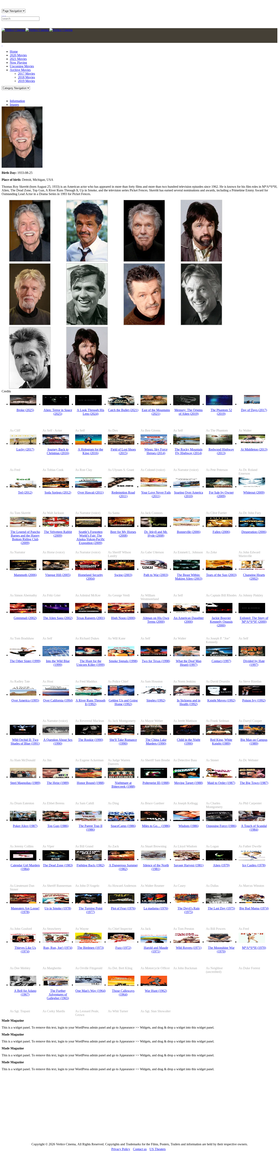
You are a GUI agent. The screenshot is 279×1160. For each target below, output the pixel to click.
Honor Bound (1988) (90, 783)
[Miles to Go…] (154, 820)
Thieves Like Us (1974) (25, 949)
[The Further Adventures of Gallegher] (55, 985)
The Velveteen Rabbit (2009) (58, 533)
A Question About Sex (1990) (58, 741)
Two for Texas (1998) (156, 661)
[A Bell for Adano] (23, 985)
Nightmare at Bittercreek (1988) (123, 784)
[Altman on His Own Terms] (154, 612)
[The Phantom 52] (219, 404)
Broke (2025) (25, 410)
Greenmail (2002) (25, 618)
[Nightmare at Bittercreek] (121, 777)
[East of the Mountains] (154, 404)
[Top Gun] (55, 820)
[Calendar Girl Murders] (23, 859)
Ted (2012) (25, 492)
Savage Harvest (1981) (188, 865)
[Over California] (55, 694)
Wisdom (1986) (189, 826)
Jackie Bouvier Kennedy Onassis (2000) (221, 621)
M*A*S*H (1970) (254, 947)
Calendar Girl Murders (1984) (25, 867)
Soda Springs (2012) (58, 492)
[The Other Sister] (23, 655)
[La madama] (154, 902)
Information (17, 101)
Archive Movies (20, 70)
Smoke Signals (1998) (123, 661)
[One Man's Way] (88, 985)
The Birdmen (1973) (90, 947)
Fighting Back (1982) (90, 865)
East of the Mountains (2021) (156, 411)
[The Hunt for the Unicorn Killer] (88, 655)
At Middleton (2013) (254, 449)
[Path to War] (154, 569)
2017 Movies (26, 73)
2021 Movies (18, 59)
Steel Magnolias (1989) (25, 783)
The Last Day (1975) (221, 908)
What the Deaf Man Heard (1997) (188, 662)
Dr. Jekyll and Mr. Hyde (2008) (155, 533)
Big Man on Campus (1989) (253, 741)
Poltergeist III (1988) (156, 783)
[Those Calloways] (121, 985)
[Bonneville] (186, 526)
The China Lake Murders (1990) (155, 741)
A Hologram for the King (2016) (90, 451)
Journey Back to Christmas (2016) (58, 451)
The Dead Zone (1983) (58, 865)
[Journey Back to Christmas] (55, 443)
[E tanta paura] (121, 902)
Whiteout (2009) (253, 492)
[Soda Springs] (55, 486)
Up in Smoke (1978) (58, 908)
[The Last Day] (219, 902)
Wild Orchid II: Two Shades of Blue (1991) (25, 741)
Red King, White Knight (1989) (221, 741)
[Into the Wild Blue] (55, 655)
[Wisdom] (186, 820)
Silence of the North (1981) (156, 867)
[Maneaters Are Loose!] (23, 902)
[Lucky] (23, 443)
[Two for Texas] (154, 655)
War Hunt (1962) (156, 990)
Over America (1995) (25, 700)
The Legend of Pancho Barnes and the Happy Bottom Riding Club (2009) (25, 537)
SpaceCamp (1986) (123, 826)
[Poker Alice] (23, 820)
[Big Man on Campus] (252, 734)
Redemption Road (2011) (123, 494)
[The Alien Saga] (55, 612)
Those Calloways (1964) (123, 992)
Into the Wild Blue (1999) (58, 662)
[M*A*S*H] (252, 942)
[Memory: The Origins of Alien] (186, 404)
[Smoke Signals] (121, 655)
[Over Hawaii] (88, 486)
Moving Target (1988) (188, 783)
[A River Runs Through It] (88, 694)
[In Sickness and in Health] (186, 694)
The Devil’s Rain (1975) (188, 910)
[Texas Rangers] (88, 612)
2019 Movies (26, 81)
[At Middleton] (252, 443)
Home (14, 51)
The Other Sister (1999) (25, 661)
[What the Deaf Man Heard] (186, 655)
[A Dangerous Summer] (121, 859)
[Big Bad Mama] (252, 902)
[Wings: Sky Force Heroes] (154, 443)
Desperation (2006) (253, 532)
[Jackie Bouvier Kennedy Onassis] (219, 612)
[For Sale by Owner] (219, 486)
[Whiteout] (252, 486)
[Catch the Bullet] (121, 404)
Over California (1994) (58, 700)
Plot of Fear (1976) (123, 908)
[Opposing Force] (219, 820)
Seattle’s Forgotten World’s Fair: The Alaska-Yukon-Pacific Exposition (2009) (90, 537)
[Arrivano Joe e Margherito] (55, 942)
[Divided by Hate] (252, 655)
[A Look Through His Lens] (88, 404)
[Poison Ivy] (252, 694)
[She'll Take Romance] (121, 734)
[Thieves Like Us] (23, 942)
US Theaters (158, 1149)
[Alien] (219, 859)
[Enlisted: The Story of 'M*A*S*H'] (252, 612)
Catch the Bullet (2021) (123, 410)
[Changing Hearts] (252, 569)
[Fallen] (219, 526)
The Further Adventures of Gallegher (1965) (58, 994)
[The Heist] (55, 777)
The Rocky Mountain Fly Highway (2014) (188, 451)
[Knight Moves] (219, 694)
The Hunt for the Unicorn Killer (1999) (90, 662)
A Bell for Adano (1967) (25, 992)
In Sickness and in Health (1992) (188, 702)
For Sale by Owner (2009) (221, 494)
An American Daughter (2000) (188, 619)
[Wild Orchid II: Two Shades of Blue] (23, 734)
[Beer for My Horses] (121, 526)
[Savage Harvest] (186, 859)
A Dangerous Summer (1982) (123, 867)
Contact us (140, 1149)
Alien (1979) (221, 865)
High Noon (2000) (123, 618)
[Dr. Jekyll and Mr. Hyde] (154, 526)
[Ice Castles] (252, 859)
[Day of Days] (252, 404)
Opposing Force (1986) (221, 826)
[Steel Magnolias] (23, 777)
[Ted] (23, 486)
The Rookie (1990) (90, 740)
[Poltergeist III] (154, 777)
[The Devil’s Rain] (186, 902)
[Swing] (121, 569)
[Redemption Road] (121, 486)
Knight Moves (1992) (221, 700)
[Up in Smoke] (55, 902)
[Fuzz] (121, 942)
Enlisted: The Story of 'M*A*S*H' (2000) (254, 619)
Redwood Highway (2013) (221, 451)
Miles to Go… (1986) (156, 826)
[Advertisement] (124, 1106)
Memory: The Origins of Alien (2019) (188, 411)
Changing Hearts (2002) (254, 576)
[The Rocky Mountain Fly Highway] (186, 443)
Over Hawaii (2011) (91, 492)
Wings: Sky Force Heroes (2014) (155, 451)
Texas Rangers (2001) (90, 618)
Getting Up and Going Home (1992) (123, 702)
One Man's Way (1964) (90, 990)
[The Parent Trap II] (88, 820)
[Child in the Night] (186, 734)
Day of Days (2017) (254, 410)
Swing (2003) (123, 575)
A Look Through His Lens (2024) (90, 411)
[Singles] (154, 694)
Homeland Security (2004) (90, 576)
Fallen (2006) (221, 532)
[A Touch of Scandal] (252, 820)
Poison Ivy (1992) (254, 700)
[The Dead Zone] (55, 859)
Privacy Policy (120, 1149)
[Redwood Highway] (219, 443)
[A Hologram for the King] (88, 443)
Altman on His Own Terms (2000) (156, 619)
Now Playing (18, 62)
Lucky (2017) (25, 449)
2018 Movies (26, 77)
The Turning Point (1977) (90, 910)
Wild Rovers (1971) (188, 947)
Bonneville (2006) (188, 532)
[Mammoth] (23, 569)
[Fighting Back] (88, 859)
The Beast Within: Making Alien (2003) (188, 576)
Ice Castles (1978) (254, 865)
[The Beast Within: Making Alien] (186, 569)
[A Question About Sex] (55, 734)
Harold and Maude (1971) (156, 949)
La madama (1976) (156, 908)
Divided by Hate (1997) (254, 662)
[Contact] (219, 655)
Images (14, 104)
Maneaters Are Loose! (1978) (25, 910)
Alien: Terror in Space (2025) (58, 411)
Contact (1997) (221, 661)
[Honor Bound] (88, 777)
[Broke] (23, 404)
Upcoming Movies (22, 66)
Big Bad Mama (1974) (254, 908)
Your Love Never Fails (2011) (156, 494)
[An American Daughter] (186, 612)
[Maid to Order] (219, 777)
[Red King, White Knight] (219, 734)
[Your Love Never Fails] (154, 486)
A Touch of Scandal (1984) (254, 827)
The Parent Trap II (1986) (90, 827)
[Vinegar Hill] (55, 569)
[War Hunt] (154, 985)
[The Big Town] (252, 777)
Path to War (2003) (156, 575)
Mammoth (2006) (25, 575)
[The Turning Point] (88, 902)
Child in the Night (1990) (188, 741)
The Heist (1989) (58, 783)
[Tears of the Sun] (219, 569)
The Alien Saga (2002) (58, 618)
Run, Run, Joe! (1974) (57, 947)
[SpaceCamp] (121, 820)
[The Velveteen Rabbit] (55, 526)
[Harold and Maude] (154, 942)
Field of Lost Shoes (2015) (123, 451)
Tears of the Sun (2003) (221, 575)
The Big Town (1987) (254, 783)
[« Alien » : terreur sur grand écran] (55, 404)
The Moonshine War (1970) (221, 949)
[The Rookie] (88, 734)
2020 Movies (18, 55)
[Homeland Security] (88, 569)
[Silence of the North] (154, 859)
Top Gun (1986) (57, 826)
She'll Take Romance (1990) (123, 741)
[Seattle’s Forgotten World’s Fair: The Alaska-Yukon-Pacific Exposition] (88, 526)
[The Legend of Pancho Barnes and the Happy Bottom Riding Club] (23, 526)
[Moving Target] (186, 777)
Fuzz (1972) (123, 947)
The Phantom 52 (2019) (221, 411)
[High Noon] (121, 612)
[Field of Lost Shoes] (121, 443)
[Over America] (23, 694)
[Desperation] (252, 526)
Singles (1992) (155, 700)
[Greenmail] (23, 612)
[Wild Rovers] (186, 942)
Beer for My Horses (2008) (123, 533)
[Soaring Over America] (186, 486)
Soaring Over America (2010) (188, 494)
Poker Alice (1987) (25, 826)
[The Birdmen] (88, 942)
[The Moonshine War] (219, 942)
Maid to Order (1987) (221, 783)
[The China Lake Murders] (154, 734)
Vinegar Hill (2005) (57, 575)
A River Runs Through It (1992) (90, 702)
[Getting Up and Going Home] (121, 694)
